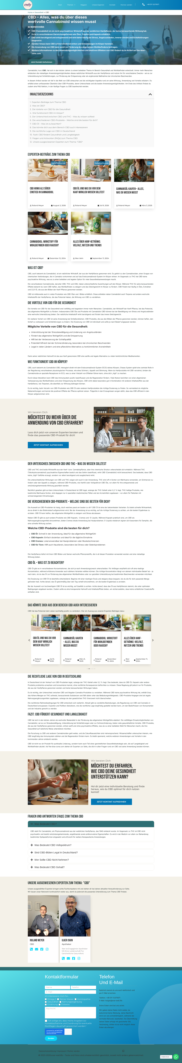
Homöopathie (83, 999)
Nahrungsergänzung (72, 1002)
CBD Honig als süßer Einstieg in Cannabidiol (42, 190)
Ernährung (52, 1004)
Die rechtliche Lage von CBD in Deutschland (53, 131)
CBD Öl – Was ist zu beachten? (46, 124)
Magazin (84, 5)
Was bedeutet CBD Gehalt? (49, 867)
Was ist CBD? (38, 106)
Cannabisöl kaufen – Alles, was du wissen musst (130, 190)
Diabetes (65, 1004)
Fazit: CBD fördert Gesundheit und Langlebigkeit (56, 135)
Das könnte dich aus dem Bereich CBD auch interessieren (60, 127)
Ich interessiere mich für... (57, 996)
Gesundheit (39, 12)
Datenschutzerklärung (47, 1051)
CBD (150, 163)
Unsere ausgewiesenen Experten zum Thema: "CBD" (58, 142)
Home (30, 12)
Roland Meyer (37, 940)
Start (60, 5)
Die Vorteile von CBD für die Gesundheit (51, 109)
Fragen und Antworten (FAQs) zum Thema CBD (55, 138)
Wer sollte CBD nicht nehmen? (51, 859)
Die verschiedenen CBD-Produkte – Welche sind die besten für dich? (65, 120)
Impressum (61, 1051)
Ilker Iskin (67, 940)
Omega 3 (51, 999)
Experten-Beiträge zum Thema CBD (49, 102)
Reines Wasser (67, 999)
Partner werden (126, 5)
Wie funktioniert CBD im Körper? (48, 113)
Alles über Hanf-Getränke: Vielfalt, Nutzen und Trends (87, 243)
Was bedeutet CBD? (45, 824)
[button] (150, 94)
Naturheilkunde (58, 163)
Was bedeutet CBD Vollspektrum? (52, 845)
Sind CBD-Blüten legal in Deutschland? (56, 852)
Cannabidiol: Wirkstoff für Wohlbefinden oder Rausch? (44, 243)
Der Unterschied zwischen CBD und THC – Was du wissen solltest (63, 116)
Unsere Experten (98, 5)
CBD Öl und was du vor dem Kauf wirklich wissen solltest (88, 190)
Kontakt (112, 5)
